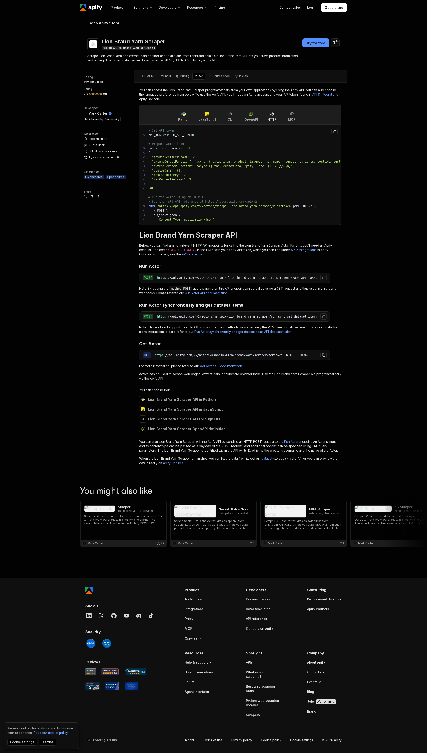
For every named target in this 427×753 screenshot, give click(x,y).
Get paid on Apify (259, 628)
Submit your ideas (199, 672)
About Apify (316, 662)
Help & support (196, 662)
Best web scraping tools (260, 688)
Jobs (321, 701)
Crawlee (191, 638)
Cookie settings (301, 740)
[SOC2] (106, 643)
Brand (311, 711)
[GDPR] (90, 643)
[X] (101, 615)
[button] (202, 590)
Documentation (258, 599)
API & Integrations (325, 94)
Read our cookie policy (51, 733)
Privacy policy (241, 740)
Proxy (189, 619)
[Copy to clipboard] (334, 131)
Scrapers (253, 715)
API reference (192, 254)
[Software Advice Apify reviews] (110, 671)
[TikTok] (151, 615)
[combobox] (335, 42)
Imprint (189, 740)
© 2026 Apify (332, 740)
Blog (310, 692)
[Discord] (138, 615)
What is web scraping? (255, 674)
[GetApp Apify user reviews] (90, 671)
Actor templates (258, 609)
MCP (188, 628)
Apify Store (193, 599)
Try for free (315, 43)
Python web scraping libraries (262, 703)
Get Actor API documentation (221, 366)
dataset (266, 458)
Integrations (194, 609)
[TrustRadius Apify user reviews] (112, 686)
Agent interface (197, 692)
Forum (189, 682)
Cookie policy (271, 740)
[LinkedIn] (89, 615)
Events (312, 682)
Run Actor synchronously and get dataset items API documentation (243, 332)
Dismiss (48, 742)
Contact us (315, 672)
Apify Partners (318, 609)
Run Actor (291, 441)
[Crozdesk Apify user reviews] (131, 686)
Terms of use (212, 740)
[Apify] (91, 7)
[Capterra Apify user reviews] (135, 671)
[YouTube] (126, 615)
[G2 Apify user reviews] (92, 686)
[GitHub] (113, 615)
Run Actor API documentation (206, 293)
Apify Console (173, 463)
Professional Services (324, 599)
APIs (249, 662)
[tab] (147, 76)
